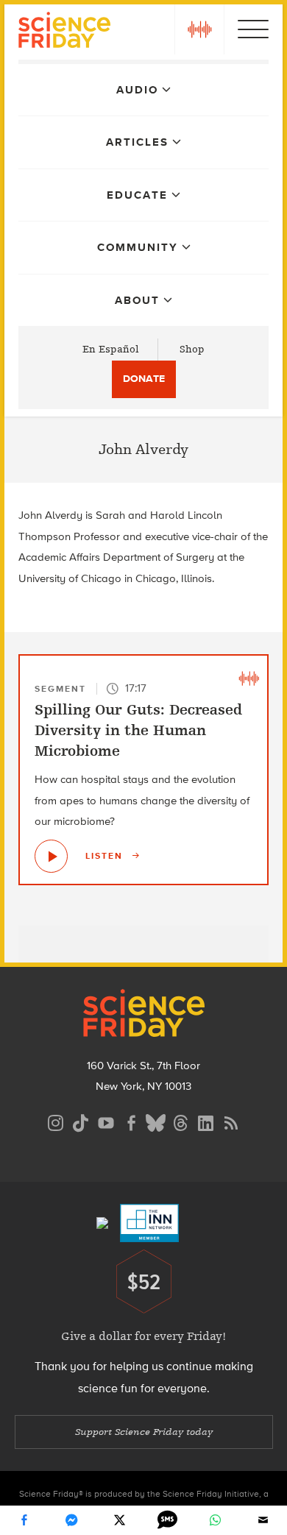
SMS (168, 1520)
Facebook (24, 1520)
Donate (144, 378)
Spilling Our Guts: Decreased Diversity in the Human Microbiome (138, 730)
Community (137, 247)
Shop (192, 349)
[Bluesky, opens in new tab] (156, 1121)
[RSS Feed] (231, 1121)
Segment (60, 689)
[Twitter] (120, 1520)
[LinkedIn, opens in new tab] (206, 1121)
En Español (110, 349)
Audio (137, 89)
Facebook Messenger (72, 1520)
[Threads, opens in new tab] (181, 1121)
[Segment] (248, 678)
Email (263, 1520)
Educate (137, 195)
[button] (199, 29)
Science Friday (64, 32)
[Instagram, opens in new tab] (56, 1121)
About (137, 300)
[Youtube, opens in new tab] (106, 1121)
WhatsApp (215, 1520)
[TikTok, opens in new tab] (81, 1121)
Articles (137, 142)
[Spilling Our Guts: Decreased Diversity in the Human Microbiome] (51, 856)
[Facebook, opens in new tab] (131, 1121)
